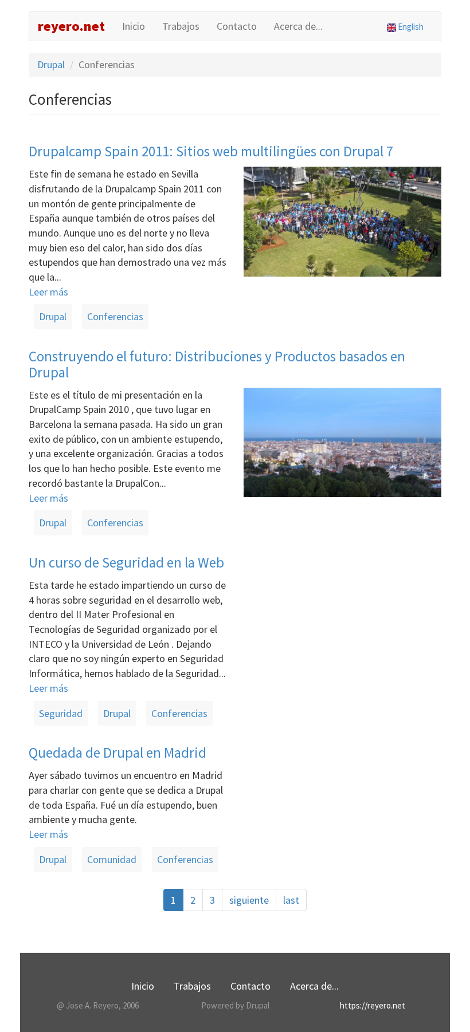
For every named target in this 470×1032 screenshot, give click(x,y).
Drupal (51, 64)
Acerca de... (298, 26)
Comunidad (111, 859)
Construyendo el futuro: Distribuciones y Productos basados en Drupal (217, 364)
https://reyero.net (372, 1005)
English (410, 26)
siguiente (249, 900)
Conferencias (115, 316)
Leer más (48, 291)
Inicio (133, 26)
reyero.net (71, 26)
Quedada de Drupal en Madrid (117, 752)
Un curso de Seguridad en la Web (126, 562)
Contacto (237, 26)
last (291, 900)
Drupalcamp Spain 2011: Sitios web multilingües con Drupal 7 (211, 151)
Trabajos (180, 26)
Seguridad (61, 713)
